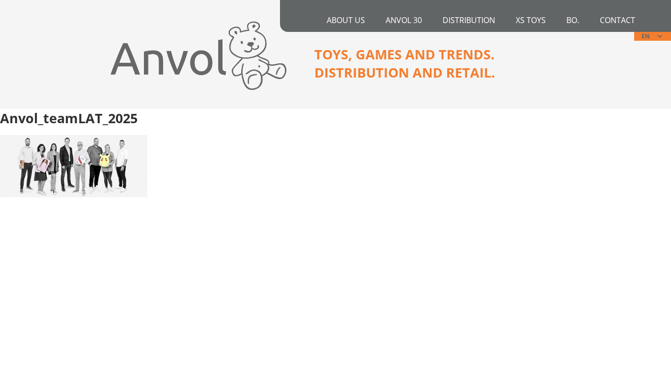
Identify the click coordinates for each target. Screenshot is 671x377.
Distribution (469, 20)
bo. (572, 20)
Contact (617, 20)
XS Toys (531, 20)
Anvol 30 (404, 20)
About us (346, 20)
